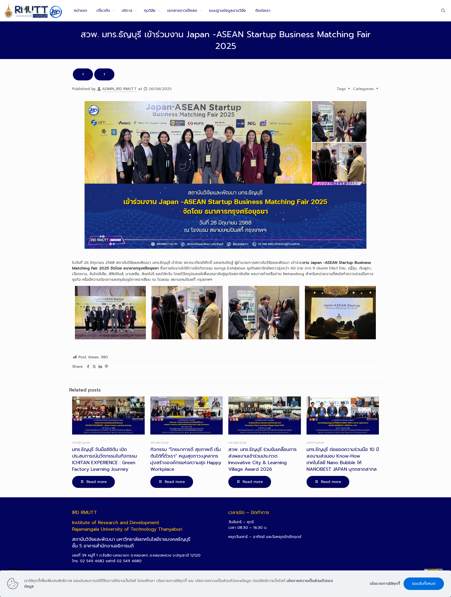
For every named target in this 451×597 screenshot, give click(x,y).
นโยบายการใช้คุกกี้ (385, 583)
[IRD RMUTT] (33, 10)
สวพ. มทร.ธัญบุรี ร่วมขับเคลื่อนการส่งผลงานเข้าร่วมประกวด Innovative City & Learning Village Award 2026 (262, 459)
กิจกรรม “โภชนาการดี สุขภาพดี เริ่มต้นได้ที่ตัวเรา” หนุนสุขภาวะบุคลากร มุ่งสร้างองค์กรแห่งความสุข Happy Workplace (185, 459)
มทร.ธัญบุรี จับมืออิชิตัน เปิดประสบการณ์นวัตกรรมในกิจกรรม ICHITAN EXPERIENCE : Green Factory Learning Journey (104, 459)
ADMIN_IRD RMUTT (119, 89)
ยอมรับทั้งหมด (423, 583)
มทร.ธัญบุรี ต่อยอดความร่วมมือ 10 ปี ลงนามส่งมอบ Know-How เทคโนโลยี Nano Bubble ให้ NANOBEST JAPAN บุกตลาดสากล (343, 459)
